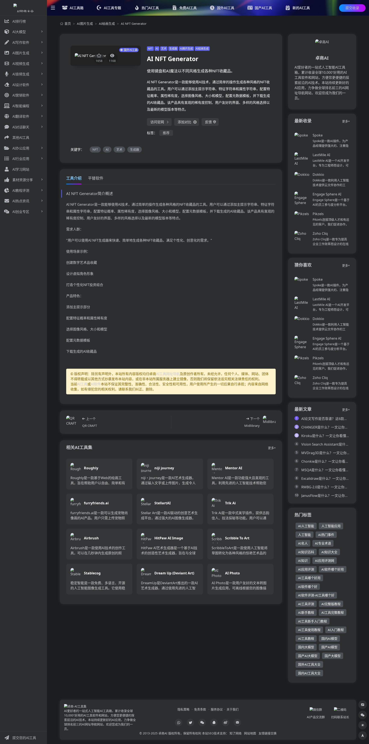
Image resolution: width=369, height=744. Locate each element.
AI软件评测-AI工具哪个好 (316, 595)
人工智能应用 (331, 526)
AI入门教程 (336, 630)
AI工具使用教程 (309, 630)
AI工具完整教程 (332, 612)
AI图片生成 (85, 23)
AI (157, 48)
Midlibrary (252, 425)
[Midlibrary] (269, 422)
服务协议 (217, 709)
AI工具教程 (306, 638)
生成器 (173, 48)
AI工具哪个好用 (309, 578)
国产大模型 (333, 656)
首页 (67, 23)
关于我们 (233, 709)
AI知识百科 (306, 552)
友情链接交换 (268, 733)
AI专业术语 (323, 543)
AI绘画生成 (107, 23)
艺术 (163, 48)
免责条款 (200, 709)
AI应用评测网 (324, 560)
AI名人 (303, 543)
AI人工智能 (306, 526)
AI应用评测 (306, 569)
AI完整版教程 (331, 604)
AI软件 (96, 384)
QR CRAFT (89, 425)
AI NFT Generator (133, 23)
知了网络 (235, 733)
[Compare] (362, 704)
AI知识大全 (329, 552)
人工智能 (304, 535)
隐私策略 (183, 709)
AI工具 (82, 384)
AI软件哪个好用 (332, 569)
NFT (150, 48)
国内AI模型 (329, 638)
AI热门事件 (326, 535)
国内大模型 (306, 647)
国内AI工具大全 (309, 673)
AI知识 (303, 560)
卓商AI (162, 733)
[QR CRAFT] (72, 422)
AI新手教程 (306, 612)
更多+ (272, 448)
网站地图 (250, 733)
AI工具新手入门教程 (312, 621)
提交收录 (352, 8)
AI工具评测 (306, 604)
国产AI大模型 (307, 656)
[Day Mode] (362, 725)
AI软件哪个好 (307, 586)
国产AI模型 (329, 647)
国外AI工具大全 (309, 664)
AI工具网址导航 (168, 373)
